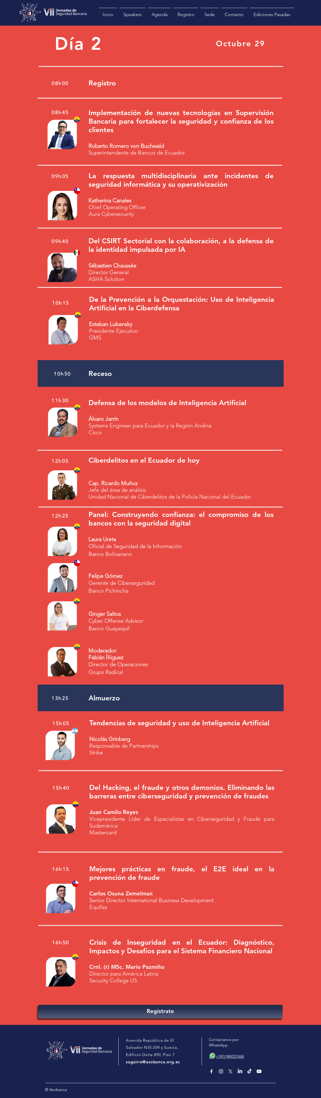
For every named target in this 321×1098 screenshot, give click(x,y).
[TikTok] (249, 1071)
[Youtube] (259, 1071)
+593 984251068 (230, 1056)
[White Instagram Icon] (221, 1071)
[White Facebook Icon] (211, 1071)
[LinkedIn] (240, 1071)
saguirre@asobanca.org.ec (153, 1062)
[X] (230, 1071)
